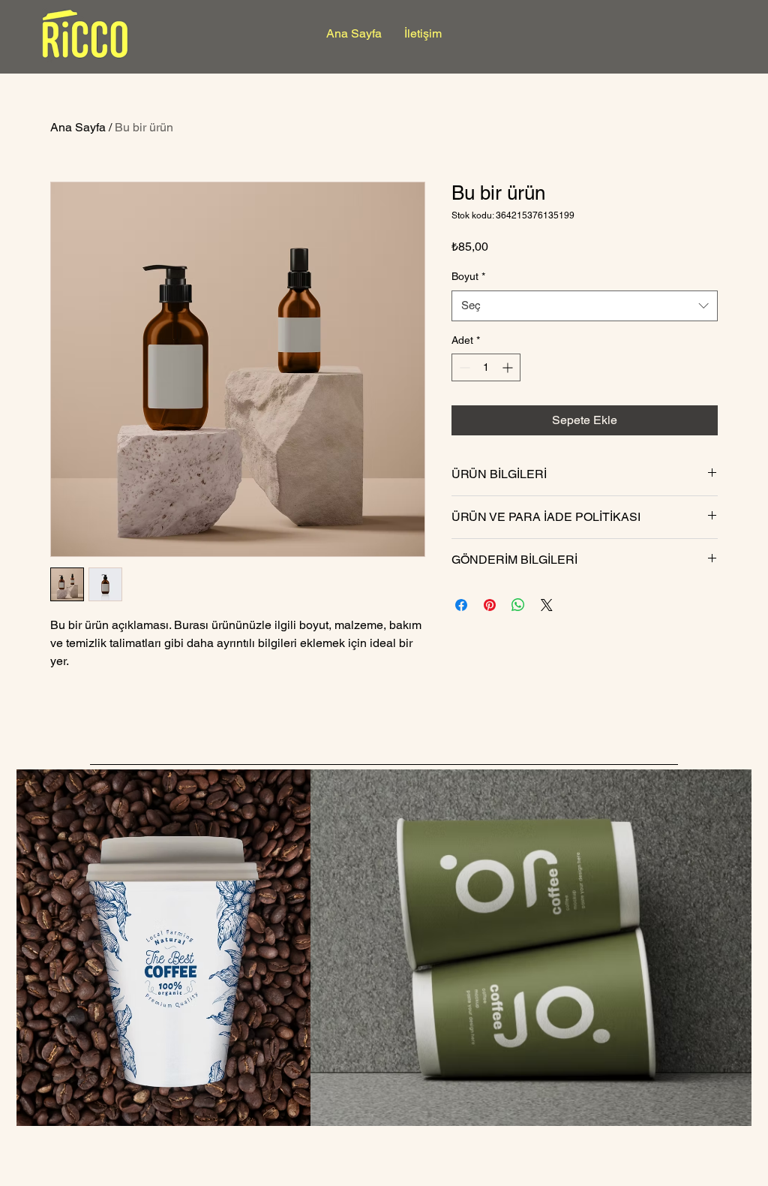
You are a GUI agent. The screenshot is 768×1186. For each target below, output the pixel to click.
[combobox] (585, 305)
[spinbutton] (486, 367)
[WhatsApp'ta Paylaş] (518, 605)
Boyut (468, 276)
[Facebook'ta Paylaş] (461, 605)
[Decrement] (463, 367)
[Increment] (509, 367)
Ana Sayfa (78, 127)
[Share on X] (547, 605)
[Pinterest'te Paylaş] (490, 605)
